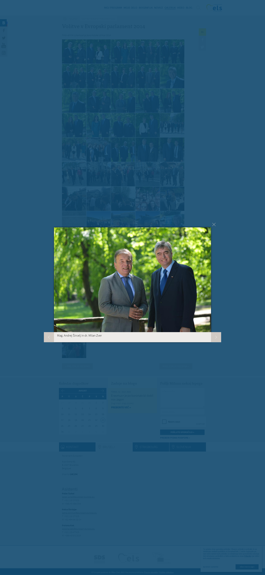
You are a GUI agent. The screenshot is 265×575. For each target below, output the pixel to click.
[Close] (214, 224)
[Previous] (49, 337)
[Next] (216, 337)
